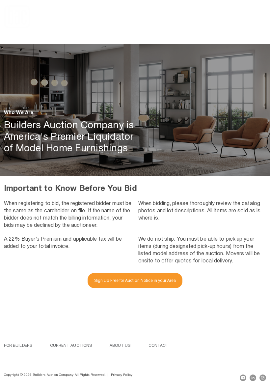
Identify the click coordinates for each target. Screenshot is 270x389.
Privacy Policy (121, 375)
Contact (158, 345)
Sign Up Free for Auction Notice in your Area (135, 281)
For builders (18, 345)
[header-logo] (17, 16)
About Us (120, 345)
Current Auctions (71, 345)
